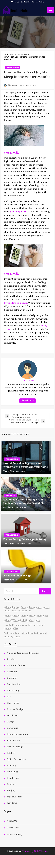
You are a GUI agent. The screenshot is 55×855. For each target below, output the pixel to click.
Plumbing (12, 771)
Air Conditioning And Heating (23, 653)
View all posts (27, 400)
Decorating (13, 690)
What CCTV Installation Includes (22, 620)
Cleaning (12, 678)
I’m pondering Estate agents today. (25, 539)
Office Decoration (16, 759)
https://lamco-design (16, 302)
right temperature (18, 211)
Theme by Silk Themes (35, 851)
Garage (10, 721)
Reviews (11, 784)
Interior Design (15, 746)
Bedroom (12, 671)
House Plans (13, 740)
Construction (14, 684)
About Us (15, 2)
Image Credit (11, 152)
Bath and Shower (16, 665)
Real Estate (13, 778)
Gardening (10, 495)
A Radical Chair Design (17, 575)
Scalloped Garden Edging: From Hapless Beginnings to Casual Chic (24, 501)
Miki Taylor (8, 507)
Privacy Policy (38, 2)
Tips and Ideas (23, 55)
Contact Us (25, 2)
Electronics (13, 703)
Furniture (12, 715)
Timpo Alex (13, 85)
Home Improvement (18, 734)
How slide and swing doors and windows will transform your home (25, 465)
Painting (11, 765)
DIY (9, 696)
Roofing (11, 790)
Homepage (8, 55)
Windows (12, 803)
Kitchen (11, 753)
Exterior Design (15, 709)
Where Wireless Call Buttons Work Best (26, 615)
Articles (11, 659)
